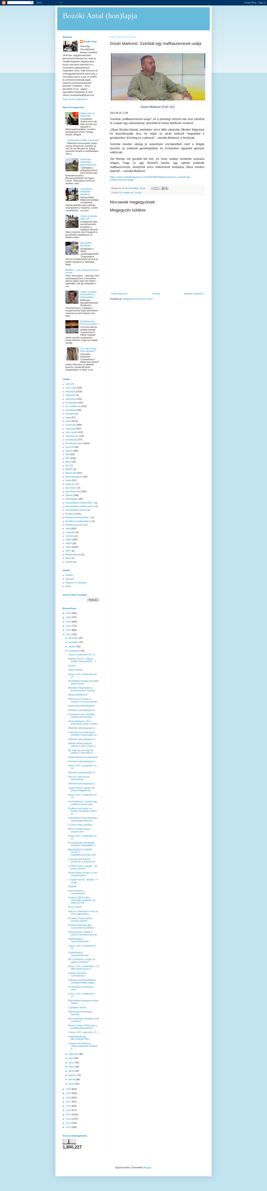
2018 (69, 1097)
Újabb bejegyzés (119, 293)
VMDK (68, 539)
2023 (69, 626)
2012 (69, 1123)
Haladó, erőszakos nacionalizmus (77, 974)
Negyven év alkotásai (76, 582)
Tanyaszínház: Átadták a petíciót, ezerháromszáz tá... (83, 933)
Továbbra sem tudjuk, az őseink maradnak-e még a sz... (82, 811)
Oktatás (69, 495)
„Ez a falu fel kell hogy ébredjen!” (88, 349)
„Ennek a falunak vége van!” (88, 217)
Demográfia (71, 402)
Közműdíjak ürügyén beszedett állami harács (83, 682)
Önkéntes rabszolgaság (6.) (81, 710)
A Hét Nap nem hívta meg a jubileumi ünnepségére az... (83, 733)
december (73, 638)
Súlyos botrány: (75, 670)
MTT (67, 465)
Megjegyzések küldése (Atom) (138, 299)
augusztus (73, 1054)
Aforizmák (70, 391)
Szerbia (138, 192)
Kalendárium (71, 436)
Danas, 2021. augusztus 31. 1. (83, 1032)
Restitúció (70, 514)
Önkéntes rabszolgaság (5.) (81, 728)
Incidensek (70, 425)
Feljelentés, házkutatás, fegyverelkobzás (88, 162)
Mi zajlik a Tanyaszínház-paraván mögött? (80, 919)
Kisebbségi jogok (73, 443)
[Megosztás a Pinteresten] (167, 188)
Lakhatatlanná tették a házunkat (83, 140)
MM (67, 454)
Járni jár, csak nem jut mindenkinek (78, 778)
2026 (69, 613)
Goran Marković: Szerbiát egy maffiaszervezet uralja (82, 802)
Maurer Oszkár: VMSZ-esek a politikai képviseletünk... (82, 1026)
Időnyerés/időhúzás (78, 694)
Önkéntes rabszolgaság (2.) (81, 772)
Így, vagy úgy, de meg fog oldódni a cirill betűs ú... (81, 751)
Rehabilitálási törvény (76, 510)
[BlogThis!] (156, 188)
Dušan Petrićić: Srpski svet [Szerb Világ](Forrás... (81, 789)
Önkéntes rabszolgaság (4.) (81, 739)
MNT (67, 458)
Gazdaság (70, 410)
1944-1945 (70, 388)
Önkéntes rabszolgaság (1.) (81, 783)
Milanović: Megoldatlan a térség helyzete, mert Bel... (82, 689)
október (72, 646)
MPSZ (68, 462)
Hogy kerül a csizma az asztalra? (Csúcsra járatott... (83, 700)
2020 (69, 1089)
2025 (69, 617)
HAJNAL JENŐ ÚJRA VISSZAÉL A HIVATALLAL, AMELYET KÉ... (82, 900)
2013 (69, 1119)
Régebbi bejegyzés (193, 293)
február (72, 1079)
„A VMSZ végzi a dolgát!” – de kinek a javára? (82, 867)
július (71, 1058)
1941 (67, 384)
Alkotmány (70, 395)
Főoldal (156, 293)
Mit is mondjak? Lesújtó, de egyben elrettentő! (81, 960)
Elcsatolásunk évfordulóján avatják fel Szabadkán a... (82, 844)
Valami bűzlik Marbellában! (81, 706)
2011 (69, 1127)
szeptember (74, 651)
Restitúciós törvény (74, 525)
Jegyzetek (70, 428)
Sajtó (67, 528)
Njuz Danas (71, 488)
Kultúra (68, 451)
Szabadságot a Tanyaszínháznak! (78, 940)
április (71, 1071)
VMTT (68, 551)
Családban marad (77, 1007)
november (73, 642)
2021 (69, 634)
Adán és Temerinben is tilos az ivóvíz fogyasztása (83, 912)
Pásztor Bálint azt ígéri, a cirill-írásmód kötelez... (83, 874)
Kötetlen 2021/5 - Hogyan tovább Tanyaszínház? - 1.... (83, 660)
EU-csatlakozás (126, 192)
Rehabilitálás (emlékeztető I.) (79, 503)
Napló (68, 480)
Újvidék (69, 562)
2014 (69, 1114)
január (71, 1084)
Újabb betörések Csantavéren (83, 757)
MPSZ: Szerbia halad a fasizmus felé (79, 830)
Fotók (68, 586)
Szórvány (70, 536)
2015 (69, 1110)
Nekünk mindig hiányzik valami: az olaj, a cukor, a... (82, 744)
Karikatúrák (71, 439)
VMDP (68, 543)
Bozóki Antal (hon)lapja (100, 15)
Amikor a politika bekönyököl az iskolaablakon (88, 294)
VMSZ (68, 547)
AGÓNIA (72, 886)
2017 (69, 1102)
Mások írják (71, 473)
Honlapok (70, 413)
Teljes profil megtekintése (75, 99)
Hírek (68, 421)
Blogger (147, 1167)
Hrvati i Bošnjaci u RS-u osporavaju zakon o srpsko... (83, 722)
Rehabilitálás (71, 499)
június (71, 1062)
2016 (69, 1106)
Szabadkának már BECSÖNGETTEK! (78, 1037)
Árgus (68, 558)
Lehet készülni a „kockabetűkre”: (77, 892)
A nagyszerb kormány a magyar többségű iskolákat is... (82, 1046)
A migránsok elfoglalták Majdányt (86, 192)
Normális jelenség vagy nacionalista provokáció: (81, 926)
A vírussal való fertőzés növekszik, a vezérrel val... (82, 860)
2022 (69, 630)
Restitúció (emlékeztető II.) (78, 521)
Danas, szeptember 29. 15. (81, 654)
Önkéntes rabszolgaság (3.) (81, 761)
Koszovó (69, 447)
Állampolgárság (73, 554)
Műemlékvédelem (74, 477)
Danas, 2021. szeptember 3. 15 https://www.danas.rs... (83, 967)
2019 (69, 1093)
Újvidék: (72, 665)
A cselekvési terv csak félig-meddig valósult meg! (81, 715)
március (72, 1075)
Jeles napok (71, 432)
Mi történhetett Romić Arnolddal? (89, 322)
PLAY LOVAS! (75, 907)
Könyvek (69, 579)
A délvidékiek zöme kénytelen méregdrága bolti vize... (82, 819)
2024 (69, 621)
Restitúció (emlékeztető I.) (78, 517)
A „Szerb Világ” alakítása (80, 825)
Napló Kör (70, 484)
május (71, 1066)
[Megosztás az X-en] (160, 188)
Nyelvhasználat (73, 491)
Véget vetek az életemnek (87, 114)
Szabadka (70, 532)
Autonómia (70, 399)
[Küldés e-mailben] (153, 188)
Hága (68, 417)
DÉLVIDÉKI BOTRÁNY (86, 244)
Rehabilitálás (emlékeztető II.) (80, 506)
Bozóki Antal (90, 41)
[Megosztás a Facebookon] (163, 188)
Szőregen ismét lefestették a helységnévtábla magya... (82, 981)
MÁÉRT (69, 469)
